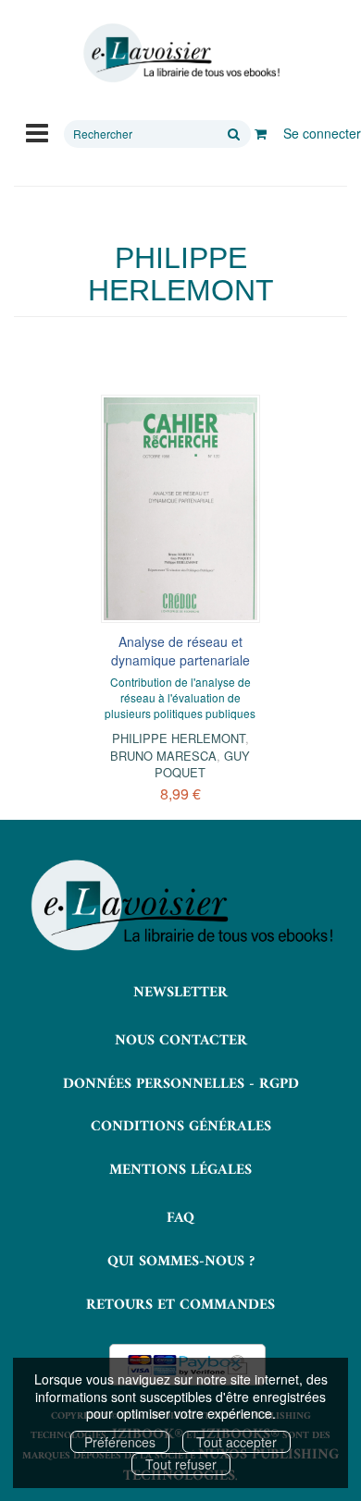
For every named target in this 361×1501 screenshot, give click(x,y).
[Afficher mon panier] (261, 133)
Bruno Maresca (163, 755)
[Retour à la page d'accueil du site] (180, 53)
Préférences (120, 1442)
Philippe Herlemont (178, 738)
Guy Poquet (202, 764)
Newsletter (180, 993)
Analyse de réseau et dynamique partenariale (180, 650)
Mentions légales (180, 1170)
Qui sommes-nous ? (181, 1262)
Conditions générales (181, 1127)
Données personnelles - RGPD (181, 1084)
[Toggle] (37, 131)
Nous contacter (181, 1041)
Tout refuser (181, 1464)
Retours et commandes (180, 1305)
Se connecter (322, 133)
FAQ (180, 1218)
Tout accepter (236, 1442)
